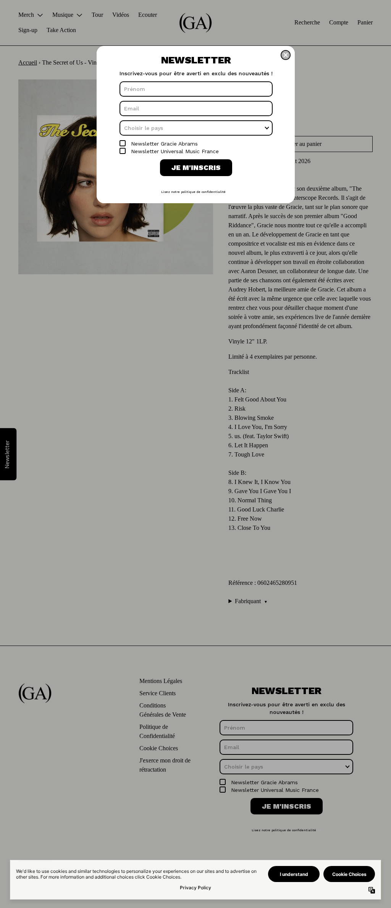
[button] (285, 55)
